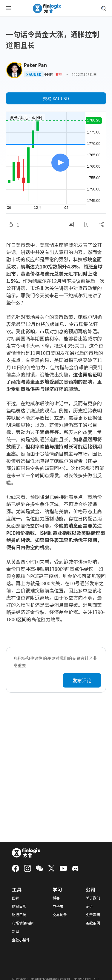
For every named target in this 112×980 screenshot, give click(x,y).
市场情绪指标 (22, 923)
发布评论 (81, 680)
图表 (15, 897)
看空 (58, 74)
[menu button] (8, 8)
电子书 (58, 906)
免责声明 (93, 914)
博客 (56, 897)
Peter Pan (35, 64)
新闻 (15, 931)
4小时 (48, 74)
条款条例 (93, 923)
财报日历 (19, 914)
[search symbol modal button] (103, 8)
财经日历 (19, 906)
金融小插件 (21, 939)
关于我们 (93, 897)
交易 (56, 98)
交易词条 (60, 914)
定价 (89, 906)
